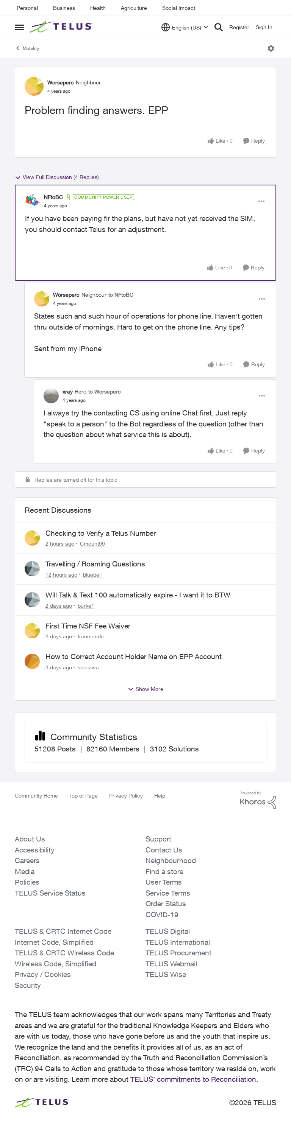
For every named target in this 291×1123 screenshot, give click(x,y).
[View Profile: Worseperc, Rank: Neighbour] (34, 86)
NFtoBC (53, 197)
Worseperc (60, 82)
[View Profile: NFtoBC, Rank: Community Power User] (32, 201)
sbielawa (88, 667)
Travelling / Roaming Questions (95, 564)
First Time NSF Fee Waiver (87, 626)
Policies (27, 882)
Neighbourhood (171, 860)
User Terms (164, 882)
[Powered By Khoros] (258, 800)
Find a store (164, 871)
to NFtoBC (120, 294)
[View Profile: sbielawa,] (32, 661)
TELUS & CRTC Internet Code (63, 931)
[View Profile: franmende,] (32, 630)
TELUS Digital (168, 931)
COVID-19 (162, 914)
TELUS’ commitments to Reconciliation (193, 1079)
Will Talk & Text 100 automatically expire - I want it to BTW (137, 595)
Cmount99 (92, 543)
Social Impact (178, 8)
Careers (27, 860)
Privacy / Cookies (43, 974)
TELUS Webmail (171, 964)
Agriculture (134, 8)
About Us (30, 839)
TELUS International (178, 942)
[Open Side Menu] (19, 27)
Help (159, 795)
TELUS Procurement (178, 953)
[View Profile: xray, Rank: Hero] (51, 395)
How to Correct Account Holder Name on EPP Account (133, 656)
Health (98, 8)
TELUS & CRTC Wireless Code (64, 953)
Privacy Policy (126, 795)
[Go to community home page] (62, 27)
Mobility (31, 48)
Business (64, 8)
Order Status (166, 903)
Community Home (36, 795)
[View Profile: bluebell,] (32, 568)
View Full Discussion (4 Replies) (61, 177)
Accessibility (35, 850)
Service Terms (168, 893)
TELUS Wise (166, 974)
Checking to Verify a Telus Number (100, 533)
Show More (149, 689)
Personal (27, 8)
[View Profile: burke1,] (32, 599)
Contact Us (164, 850)
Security (28, 985)
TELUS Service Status (50, 893)
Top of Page (83, 795)
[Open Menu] (271, 48)
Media (24, 871)
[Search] (218, 27)
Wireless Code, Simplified (55, 964)
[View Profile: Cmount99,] (32, 538)
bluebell (92, 574)
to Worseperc (104, 391)
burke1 (86, 605)
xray (68, 391)
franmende (91, 636)
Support (158, 839)
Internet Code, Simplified (54, 942)
